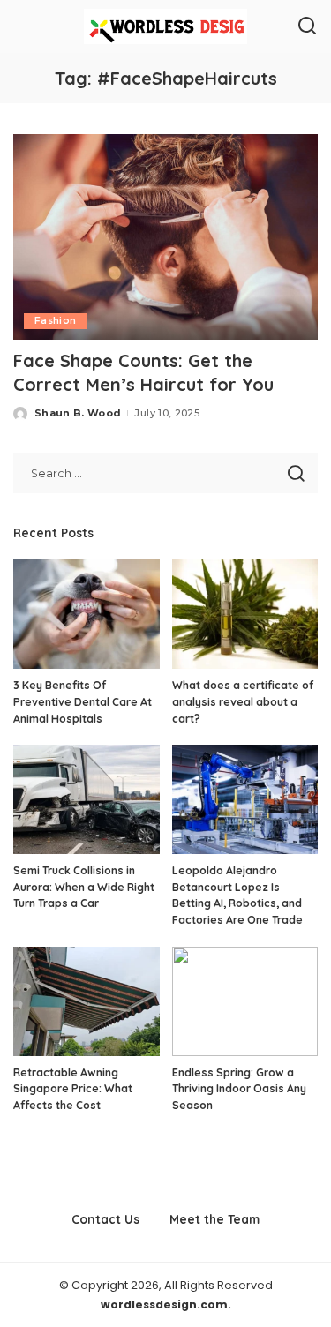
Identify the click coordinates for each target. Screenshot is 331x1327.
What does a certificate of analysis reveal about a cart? (242, 701)
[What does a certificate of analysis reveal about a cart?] (245, 614)
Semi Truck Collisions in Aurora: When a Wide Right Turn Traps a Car (83, 887)
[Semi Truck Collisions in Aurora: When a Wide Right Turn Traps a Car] (86, 799)
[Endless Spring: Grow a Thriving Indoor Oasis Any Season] (245, 1001)
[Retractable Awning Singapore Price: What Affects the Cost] (86, 1001)
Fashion (55, 320)
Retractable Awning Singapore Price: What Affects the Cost (72, 1089)
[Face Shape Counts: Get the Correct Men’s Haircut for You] (165, 237)
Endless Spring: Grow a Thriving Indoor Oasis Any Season (239, 1089)
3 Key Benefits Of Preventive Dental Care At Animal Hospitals (82, 701)
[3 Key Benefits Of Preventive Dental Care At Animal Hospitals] (86, 614)
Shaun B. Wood (77, 413)
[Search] (307, 26)
